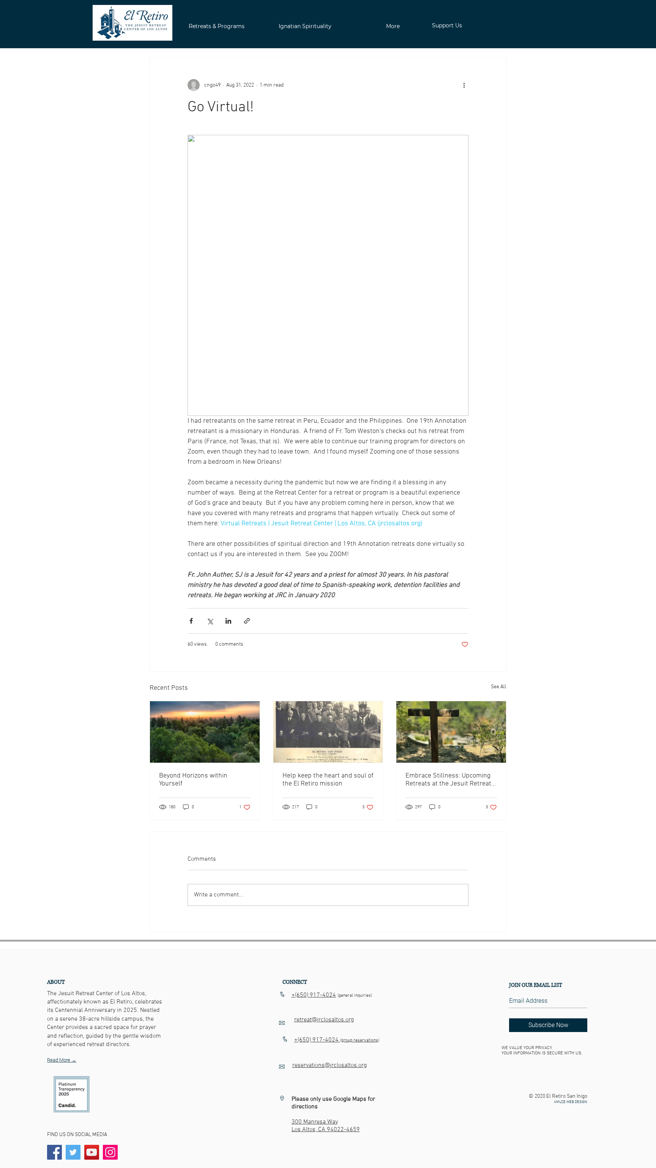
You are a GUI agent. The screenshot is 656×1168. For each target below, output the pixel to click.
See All (498, 687)
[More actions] (463, 85)
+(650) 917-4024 (314, 995)
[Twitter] (73, 1152)
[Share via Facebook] (191, 620)
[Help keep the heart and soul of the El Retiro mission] (328, 732)
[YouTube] (91, 1152)
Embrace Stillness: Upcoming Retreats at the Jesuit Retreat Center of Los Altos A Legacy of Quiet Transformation (450, 780)
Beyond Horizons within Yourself (193, 780)
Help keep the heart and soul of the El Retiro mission (328, 780)
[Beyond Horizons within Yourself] (205, 732)
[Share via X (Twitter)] (209, 620)
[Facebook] (54, 1152)
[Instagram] (110, 1152)
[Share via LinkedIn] (228, 620)
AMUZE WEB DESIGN (570, 1102)
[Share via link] (247, 620)
